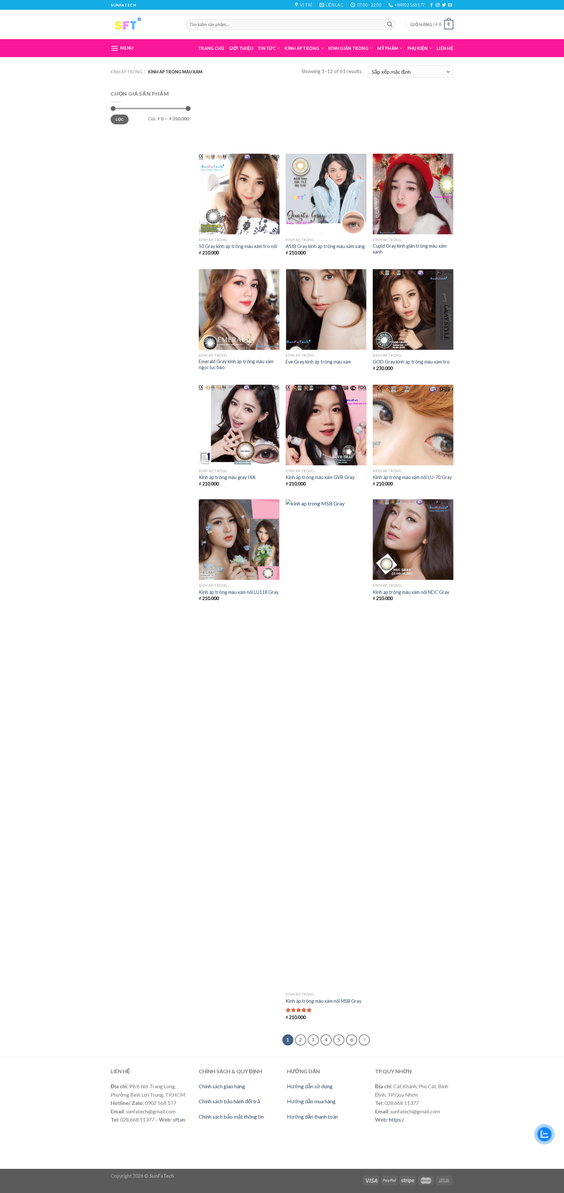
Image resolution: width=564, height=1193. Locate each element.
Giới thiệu (241, 48)
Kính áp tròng (302, 48)
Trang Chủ (211, 48)
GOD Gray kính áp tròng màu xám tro (411, 361)
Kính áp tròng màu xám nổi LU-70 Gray (412, 477)
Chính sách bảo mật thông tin (231, 1116)
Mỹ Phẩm (387, 48)
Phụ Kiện (417, 48)
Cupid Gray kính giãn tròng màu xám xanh (409, 249)
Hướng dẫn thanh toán (312, 1116)
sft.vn (179, 1119)
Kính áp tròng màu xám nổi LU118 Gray (238, 592)
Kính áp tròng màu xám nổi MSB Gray (323, 1001)
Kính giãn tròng (348, 48)
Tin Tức (267, 48)
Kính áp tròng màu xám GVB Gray (320, 477)
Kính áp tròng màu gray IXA (227, 477)
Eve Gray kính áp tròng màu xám (318, 361)
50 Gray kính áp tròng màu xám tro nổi (238, 246)
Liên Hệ (445, 48)
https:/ (396, 1119)
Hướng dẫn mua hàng (311, 1101)
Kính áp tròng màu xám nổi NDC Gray (411, 592)
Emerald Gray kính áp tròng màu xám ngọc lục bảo (236, 364)
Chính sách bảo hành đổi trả (229, 1101)
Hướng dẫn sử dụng (310, 1086)
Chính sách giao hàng (222, 1086)
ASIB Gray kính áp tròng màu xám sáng (325, 246)
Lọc (119, 119)
